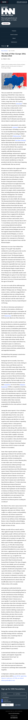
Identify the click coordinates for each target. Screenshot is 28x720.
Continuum (5, 700)
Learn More (18, 704)
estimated (15, 127)
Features (14, 30)
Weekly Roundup (7, 701)
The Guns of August (20, 140)
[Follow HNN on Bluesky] (7, 46)
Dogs (9, 315)
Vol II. (9, 67)
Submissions (14, 42)
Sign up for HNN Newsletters (13, 713)
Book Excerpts (14, 34)
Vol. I (5, 67)
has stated (19, 103)
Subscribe (6, 23)
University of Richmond (22, 2)
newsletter (7, 384)
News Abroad (4, 50)
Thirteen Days (17, 136)
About (14, 38)
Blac (6, 315)
